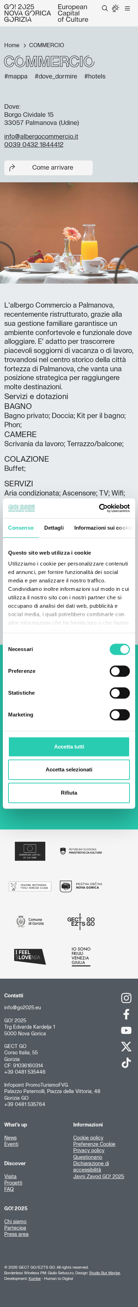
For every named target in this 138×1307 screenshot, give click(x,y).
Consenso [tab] (21, 528)
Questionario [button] (87, 1157)
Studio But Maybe (104, 1273)
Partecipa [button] (15, 1228)
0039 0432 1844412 (33, 145)
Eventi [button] (11, 1144)
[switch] (120, 671)
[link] (126, 998)
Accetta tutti (69, 747)
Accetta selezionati (69, 769)
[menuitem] (105, 8)
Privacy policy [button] (88, 1150)
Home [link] (12, 45)
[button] (105, 8)
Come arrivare (52, 168)
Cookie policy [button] (88, 1138)
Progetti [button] (13, 1183)
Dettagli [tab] (54, 528)
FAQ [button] (9, 1189)
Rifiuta (69, 793)
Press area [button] (16, 1234)
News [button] (10, 1138)
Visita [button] (10, 1176)
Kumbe (35, 1279)
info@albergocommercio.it (41, 137)
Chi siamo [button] (15, 1221)
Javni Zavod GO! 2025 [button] (98, 1176)
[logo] (46, 13)
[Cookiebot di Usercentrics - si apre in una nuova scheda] (99, 508)
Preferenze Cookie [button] (94, 1144)
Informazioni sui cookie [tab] (103, 528)
